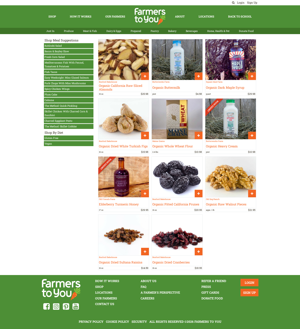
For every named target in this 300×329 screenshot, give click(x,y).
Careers (147, 298)
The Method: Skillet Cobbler (61, 126)
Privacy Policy (91, 322)
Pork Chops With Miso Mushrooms (65, 83)
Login (241, 2)
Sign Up (252, 2)
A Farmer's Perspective (160, 292)
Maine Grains (158, 141)
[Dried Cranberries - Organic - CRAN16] (177, 235)
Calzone (49, 100)
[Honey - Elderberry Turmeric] (123, 177)
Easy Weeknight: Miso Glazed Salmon (67, 77)
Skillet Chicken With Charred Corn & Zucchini (66, 113)
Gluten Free (51, 138)
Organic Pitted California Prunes (175, 204)
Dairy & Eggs (113, 31)
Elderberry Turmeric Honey (119, 204)
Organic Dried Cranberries (171, 262)
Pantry (155, 31)
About (180, 16)
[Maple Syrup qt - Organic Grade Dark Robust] (230, 59)
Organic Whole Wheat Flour (172, 146)
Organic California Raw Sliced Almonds (120, 87)
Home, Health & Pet (218, 31)
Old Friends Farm (107, 199)
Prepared (136, 31)
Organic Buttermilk (166, 87)
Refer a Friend (213, 281)
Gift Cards (210, 292)
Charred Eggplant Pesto (58, 120)
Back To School (240, 16)
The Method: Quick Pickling (61, 105)
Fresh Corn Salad (55, 57)
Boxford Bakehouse (108, 82)
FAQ (143, 287)
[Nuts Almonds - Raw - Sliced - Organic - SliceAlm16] (123, 59)
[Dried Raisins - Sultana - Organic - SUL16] (123, 235)
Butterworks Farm (161, 82)
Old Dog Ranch (213, 199)
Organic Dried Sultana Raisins (120, 262)
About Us (148, 281)
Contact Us (104, 304)
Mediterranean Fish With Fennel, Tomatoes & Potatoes (64, 64)
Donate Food (246, 31)
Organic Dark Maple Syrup (225, 87)
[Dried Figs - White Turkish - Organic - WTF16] (123, 119)
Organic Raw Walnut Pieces (226, 204)
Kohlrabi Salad (53, 45)
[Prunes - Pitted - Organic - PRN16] (177, 177)
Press (206, 287)
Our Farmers (115, 16)
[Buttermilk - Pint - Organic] (177, 59)
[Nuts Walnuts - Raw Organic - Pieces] (230, 177)
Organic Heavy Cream (222, 146)
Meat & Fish (90, 31)
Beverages (192, 31)
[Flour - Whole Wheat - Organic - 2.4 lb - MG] (177, 119)
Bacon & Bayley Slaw (57, 51)
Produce (69, 31)
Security (139, 322)
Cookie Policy (117, 322)
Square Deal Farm (214, 82)
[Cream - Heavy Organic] (230, 119)
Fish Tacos (51, 72)
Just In (50, 31)
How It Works (80, 16)
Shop (52, 16)
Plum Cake (51, 94)
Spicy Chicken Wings (57, 88)
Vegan (48, 143)
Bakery (172, 31)
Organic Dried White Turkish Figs (123, 146)
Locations (206, 16)
